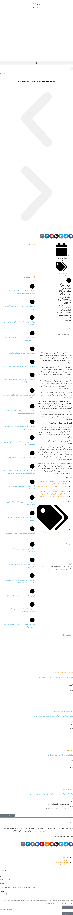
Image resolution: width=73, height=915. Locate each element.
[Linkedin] (46, 236)
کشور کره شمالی (45, 531)
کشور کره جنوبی (56, 531)
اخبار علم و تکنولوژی (60, 711)
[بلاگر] (32, 844)
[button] (36, 63)
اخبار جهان (63, 672)
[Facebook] (70, 236)
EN (1, 74)
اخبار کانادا (63, 789)
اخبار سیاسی (55, 672)
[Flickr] (37, 844)
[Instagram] (56, 236)
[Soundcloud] (46, 844)
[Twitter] (65, 236)
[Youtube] (51, 236)
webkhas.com (9, 909)
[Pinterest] (42, 844)
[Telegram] (61, 236)
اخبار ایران (70, 672)
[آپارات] (42, 236)
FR (5, 74)
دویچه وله (63, 501)
